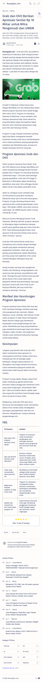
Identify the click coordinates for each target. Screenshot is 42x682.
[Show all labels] (10, 668)
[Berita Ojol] (15, 532)
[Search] (30, 4)
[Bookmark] (38, 4)
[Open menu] (3, 4)
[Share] (38, 44)
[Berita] (6, 532)
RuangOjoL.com (14, 3)
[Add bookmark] (35, 44)
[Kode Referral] (17, 562)
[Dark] (34, 4)
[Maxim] (14, 571)
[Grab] (24, 532)
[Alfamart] (14, 618)
